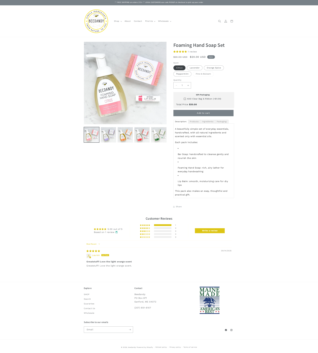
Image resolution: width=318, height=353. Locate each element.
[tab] (180, 122)
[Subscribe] (130, 329)
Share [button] (179, 207)
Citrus (179, 68)
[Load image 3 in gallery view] (125, 135)
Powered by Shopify (145, 347)
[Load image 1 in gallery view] (91, 135)
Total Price (186, 104)
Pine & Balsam (205, 74)
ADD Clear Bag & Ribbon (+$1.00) (204, 99)
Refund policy (161, 347)
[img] (93, 251)
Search (87, 299)
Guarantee (89, 304)
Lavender (195, 68)
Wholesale (89, 313)
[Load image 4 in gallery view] (142, 135)
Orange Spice (214, 68)
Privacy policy (175, 347)
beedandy (132, 347)
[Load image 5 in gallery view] (158, 135)
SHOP (86, 294)
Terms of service (190, 347)
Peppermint (182, 74)
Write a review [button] (210, 230)
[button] (117, 21)
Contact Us (89, 308)
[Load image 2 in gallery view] (108, 135)
